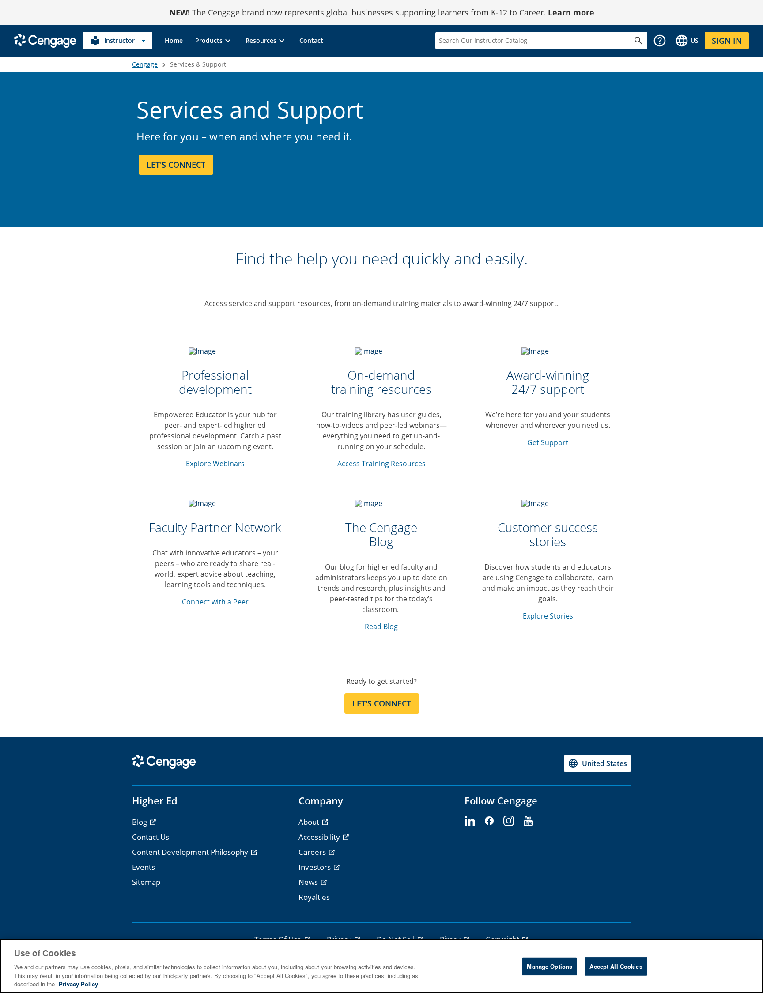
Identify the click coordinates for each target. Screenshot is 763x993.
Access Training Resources (381, 463)
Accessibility (320, 837)
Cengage (145, 64)
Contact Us (150, 837)
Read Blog (381, 626)
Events (143, 867)
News (309, 882)
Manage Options (549, 966)
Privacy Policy (78, 984)
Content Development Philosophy (191, 852)
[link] (173, 40)
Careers (313, 852)
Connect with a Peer (215, 602)
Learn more (571, 12)
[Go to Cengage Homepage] (45, 40)
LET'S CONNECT (381, 703)
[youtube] (528, 821)
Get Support (547, 442)
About (309, 822)
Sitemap (146, 882)
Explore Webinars (215, 463)
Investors (315, 867)
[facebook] (489, 821)
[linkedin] (470, 821)
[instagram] (508, 821)
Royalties (314, 897)
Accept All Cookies (615, 966)
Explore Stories (548, 616)
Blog (140, 822)
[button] (214, 40)
